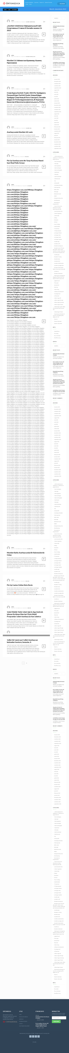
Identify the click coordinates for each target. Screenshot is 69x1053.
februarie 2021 (57, 137)
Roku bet (56, 287)
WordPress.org (57, 337)
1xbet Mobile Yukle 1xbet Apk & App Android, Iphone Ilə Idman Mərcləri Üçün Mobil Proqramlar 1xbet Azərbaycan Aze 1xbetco (25, 614)
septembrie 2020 (57, 148)
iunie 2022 (56, 118)
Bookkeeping (57, 200)
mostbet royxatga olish (30, 56)
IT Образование (57, 230)
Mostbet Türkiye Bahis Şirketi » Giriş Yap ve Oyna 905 (59, 268)
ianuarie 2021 (57, 139)
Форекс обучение (58, 323)
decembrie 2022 (57, 105)
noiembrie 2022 (57, 107)
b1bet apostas (57, 187)
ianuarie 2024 (57, 79)
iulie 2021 (56, 135)
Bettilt (55, 196)
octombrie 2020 (57, 146)
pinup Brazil (56, 285)
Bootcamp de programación (56, 203)
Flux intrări (56, 333)
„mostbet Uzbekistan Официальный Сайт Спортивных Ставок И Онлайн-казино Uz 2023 (24, 28)
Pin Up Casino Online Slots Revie (20, 585)
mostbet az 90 (57, 243)
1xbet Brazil (56, 172)
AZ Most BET (56, 183)
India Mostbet (57, 226)
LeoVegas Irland (57, 237)
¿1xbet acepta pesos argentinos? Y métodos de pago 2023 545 (58, 158)
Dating (55, 217)
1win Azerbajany (57, 161)
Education (56, 220)
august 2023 (56, 90)
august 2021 (56, 133)
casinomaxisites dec (58, 211)
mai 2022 (56, 120)
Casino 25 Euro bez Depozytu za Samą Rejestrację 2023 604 (57, 208)
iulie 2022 (56, 116)
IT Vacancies (56, 228)
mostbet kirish (57, 261)
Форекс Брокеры (58, 321)
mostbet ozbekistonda (30, 21)
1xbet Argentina (57, 165)
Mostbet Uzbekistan (58, 273)
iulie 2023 (56, 92)
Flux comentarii (57, 335)
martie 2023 (56, 101)
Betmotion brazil (57, 193)
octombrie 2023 (57, 85)
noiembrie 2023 (57, 83)
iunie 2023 (56, 94)
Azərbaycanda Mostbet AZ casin (20, 132)
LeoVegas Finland (57, 233)
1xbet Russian (57, 178)
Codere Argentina (57, 213)
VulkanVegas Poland (58, 311)
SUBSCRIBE (56, 1021)
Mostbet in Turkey (58, 256)
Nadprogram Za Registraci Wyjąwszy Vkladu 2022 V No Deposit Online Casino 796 (59, 277)
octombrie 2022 (57, 109)
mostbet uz (56, 271)
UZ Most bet (29, 185)
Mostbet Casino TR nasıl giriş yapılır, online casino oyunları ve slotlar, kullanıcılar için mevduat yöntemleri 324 (59, 250)
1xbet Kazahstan (57, 176)
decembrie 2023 (57, 81)
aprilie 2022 (56, 122)
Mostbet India (57, 259)
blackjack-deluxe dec (58, 198)
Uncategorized (57, 293)
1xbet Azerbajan (57, 168)
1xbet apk (29, 608)
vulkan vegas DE (57, 298)
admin (12, 20)
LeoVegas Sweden (58, 239)
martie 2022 (56, 124)
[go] (63, 18)
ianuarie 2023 (57, 103)
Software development (59, 291)
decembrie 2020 (57, 142)
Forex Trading (57, 224)
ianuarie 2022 (57, 129)
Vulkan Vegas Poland (58, 304)
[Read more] (44, 36)
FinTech (55, 222)
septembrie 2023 (57, 88)
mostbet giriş (28, 128)
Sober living (56, 289)
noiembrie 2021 (57, 131)
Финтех (56, 319)
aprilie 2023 (56, 98)
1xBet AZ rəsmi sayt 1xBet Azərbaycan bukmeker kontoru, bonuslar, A (22, 641)
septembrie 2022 (57, 111)
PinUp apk (27, 156)
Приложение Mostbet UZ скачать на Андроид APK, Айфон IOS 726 (59, 315)
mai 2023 (56, 96)
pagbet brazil (57, 280)
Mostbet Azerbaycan (58, 245)
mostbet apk (56, 241)
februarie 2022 (57, 126)
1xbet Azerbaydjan (58, 170)
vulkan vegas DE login (58, 300)
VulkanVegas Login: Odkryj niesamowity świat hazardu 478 (59, 308)
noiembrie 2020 (57, 144)
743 (55, 181)
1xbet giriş (56, 174)
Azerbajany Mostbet (58, 185)
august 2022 (56, 113)
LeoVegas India (57, 235)
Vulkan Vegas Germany (59, 302)
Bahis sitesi (56, 189)
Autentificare (56, 331)
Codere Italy (56, 215)
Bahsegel (56, 191)
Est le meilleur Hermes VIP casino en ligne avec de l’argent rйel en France (58, 35)
